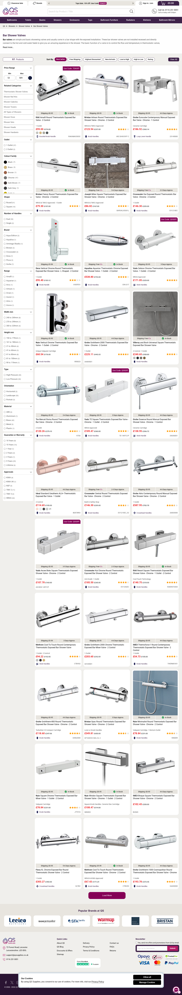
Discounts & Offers (64, 951)
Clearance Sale (17, 3)
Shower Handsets (11, 132)
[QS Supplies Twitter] (11, 982)
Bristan (10, 248)
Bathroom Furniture (109, 20)
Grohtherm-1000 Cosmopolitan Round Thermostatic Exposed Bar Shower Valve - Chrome (155, 871)
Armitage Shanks (14, 244)
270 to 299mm (13, 322)
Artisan (10, 289)
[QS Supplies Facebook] (5, 982)
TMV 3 (10, 494)
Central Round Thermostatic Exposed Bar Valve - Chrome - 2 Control (106, 494)
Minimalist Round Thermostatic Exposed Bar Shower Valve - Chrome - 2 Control (155, 722)
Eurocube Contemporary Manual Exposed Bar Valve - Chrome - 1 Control (154, 118)
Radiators (130, 20)
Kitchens (147, 20)
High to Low (138, 59)
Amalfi (10, 276)
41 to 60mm (12, 350)
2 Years (10, 453)
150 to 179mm (13, 338)
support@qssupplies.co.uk (17, 955)
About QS (61, 943)
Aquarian (11, 281)
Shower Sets (9, 122)
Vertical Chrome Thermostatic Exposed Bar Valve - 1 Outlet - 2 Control (57, 343)
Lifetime (10, 465)
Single (10, 223)
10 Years (11, 441)
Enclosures (74, 20)
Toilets (28, 20)
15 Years (11, 445)
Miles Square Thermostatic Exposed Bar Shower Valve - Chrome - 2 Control (105, 195)
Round (10, 202)
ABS (9, 412)
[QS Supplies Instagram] (18, 982)
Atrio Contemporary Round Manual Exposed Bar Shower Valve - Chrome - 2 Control (155, 494)
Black (11, 162)
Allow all (147, 977)
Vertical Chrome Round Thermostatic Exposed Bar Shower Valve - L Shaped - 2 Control (57, 269)
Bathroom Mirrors (167, 20)
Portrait (10, 399)
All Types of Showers (12, 112)
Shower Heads (10, 127)
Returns (113, 951)
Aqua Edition (12, 235)
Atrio (9, 301)
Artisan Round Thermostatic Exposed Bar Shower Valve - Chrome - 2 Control (105, 118)
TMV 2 (10, 490)
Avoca (10, 305)
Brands (39, 3)
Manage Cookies (147, 982)
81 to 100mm (13, 358)
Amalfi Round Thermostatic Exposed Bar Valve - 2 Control (56, 118)
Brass (11, 167)
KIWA (9, 477)
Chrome (13, 178)
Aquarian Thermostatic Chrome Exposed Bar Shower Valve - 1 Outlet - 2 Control (106, 269)
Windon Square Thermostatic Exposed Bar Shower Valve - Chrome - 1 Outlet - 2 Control (105, 797)
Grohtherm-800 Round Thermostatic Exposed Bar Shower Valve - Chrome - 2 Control (56, 722)
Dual (9, 219)
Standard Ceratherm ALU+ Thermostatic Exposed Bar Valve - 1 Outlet (56, 494)
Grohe (10, 264)
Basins (42, 20)
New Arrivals (110, 59)
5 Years (11, 461)
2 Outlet (10, 149)
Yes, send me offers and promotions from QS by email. (158, 943)
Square (10, 207)
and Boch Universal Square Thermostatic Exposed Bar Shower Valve (154, 343)
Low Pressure (13, 379)
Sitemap (60, 954)
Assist (10, 297)
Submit (172, 948)
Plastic (10, 428)
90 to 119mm (13, 362)
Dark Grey (13, 188)
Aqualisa (11, 240)
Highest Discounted (93, 59)
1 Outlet (11, 145)
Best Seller (60, 59)
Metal (9, 424)
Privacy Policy (88, 947)
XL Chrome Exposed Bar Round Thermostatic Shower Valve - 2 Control (52, 871)
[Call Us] (154, 11)
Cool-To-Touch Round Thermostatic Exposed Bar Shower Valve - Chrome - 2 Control (104, 871)
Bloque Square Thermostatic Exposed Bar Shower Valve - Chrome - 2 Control (153, 797)
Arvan (9, 293)
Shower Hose (9, 117)
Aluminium (12, 416)
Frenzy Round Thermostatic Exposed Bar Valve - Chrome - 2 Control (57, 195)
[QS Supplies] (10, 11)
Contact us (114, 943)
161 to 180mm (13, 342)
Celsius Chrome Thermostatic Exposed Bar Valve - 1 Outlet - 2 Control (154, 269)
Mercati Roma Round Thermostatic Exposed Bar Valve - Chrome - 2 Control (57, 420)
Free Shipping (74, 59)
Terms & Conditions (91, 951)
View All (173, 59)
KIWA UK (11, 482)
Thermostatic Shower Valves (16, 92)
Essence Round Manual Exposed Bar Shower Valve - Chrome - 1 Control (152, 420)
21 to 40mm (12, 346)
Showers (57, 20)
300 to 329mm (13, 326)
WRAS (10, 498)
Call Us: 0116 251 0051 (168, 10)
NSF (9, 486)
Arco (9, 285)
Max (22, 73)
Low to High (124, 59)
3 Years (10, 457)
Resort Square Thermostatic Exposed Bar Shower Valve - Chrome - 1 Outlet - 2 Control (153, 571)
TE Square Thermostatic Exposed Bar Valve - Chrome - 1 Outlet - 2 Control (106, 420)
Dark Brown (14, 183)
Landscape (12, 395)
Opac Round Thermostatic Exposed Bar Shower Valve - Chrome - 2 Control (105, 722)
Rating (150, 59)
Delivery (86, 943)
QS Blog (60, 947)
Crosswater (12, 252)
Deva (9, 256)
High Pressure (13, 375)
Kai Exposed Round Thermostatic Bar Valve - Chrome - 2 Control (154, 195)
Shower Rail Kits (10, 97)
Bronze (12, 172)
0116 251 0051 (12, 959)
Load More (107, 895)
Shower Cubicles (11, 102)
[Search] (131, 11)
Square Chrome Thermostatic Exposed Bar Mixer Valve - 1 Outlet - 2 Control (56, 797)
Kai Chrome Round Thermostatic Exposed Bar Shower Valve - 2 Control (104, 571)
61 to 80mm (12, 354)
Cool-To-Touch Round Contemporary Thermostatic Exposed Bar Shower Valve (56, 646)
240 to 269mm (13, 317)
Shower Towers (10, 107)
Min (9, 73)
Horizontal (11, 391)
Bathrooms (12, 20)
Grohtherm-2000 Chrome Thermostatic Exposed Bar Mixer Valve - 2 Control (104, 646)
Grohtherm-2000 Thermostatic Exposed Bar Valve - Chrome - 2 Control (106, 343)
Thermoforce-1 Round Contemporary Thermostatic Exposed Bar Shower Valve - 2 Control (152, 647)
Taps (90, 20)
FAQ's (112, 947)
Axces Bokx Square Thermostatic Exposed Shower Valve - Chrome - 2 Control (57, 571)
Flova (9, 260)
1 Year (10, 449)
